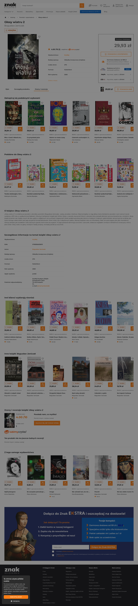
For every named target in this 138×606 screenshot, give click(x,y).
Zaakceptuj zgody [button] (16, 597)
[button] (16, 601)
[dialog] (16, 589)
